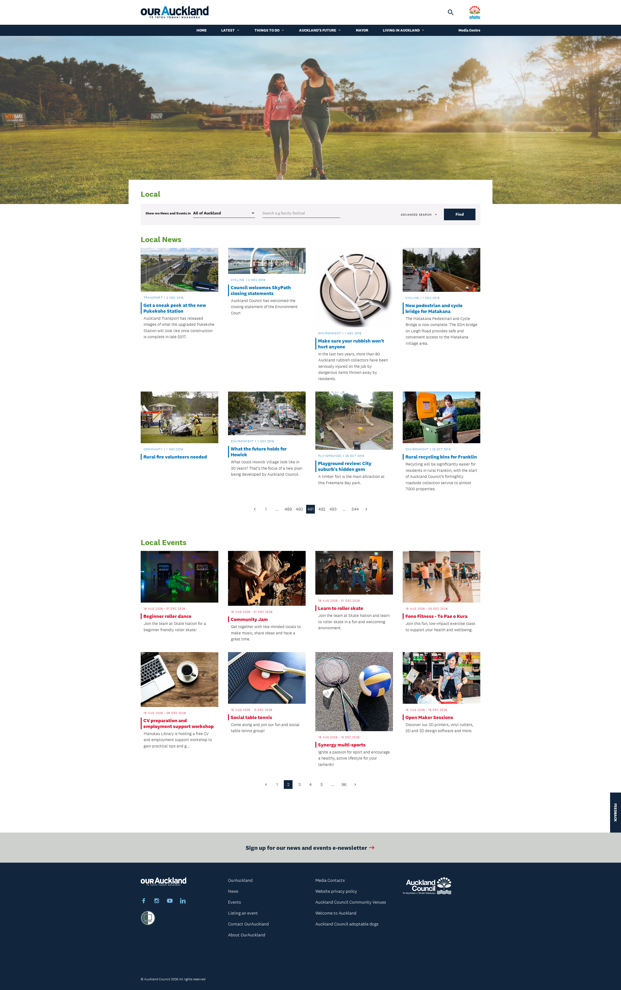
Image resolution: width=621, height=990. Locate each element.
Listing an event (243, 913)
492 (321, 509)
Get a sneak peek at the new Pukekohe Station (174, 308)
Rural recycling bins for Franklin (441, 457)
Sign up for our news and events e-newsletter (306, 847)
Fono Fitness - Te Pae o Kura (436, 616)
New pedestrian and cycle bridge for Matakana (434, 308)
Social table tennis (251, 717)
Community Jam (249, 619)
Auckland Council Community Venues (350, 902)
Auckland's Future (317, 30)
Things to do (266, 30)
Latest (228, 30)
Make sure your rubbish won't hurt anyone (351, 344)
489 (288, 509)
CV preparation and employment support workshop (178, 723)
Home (201, 30)
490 (299, 509)
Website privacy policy (336, 891)
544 (355, 509)
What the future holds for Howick (259, 452)
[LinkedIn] (183, 901)
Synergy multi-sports (342, 745)
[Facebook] (144, 901)
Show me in (168, 213)
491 (310, 509)
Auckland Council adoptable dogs (346, 924)
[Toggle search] (451, 12)
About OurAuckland (246, 935)
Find (460, 214)
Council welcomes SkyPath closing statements (261, 290)
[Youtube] (170, 901)
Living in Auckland (401, 30)
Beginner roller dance (167, 616)
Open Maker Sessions (429, 717)
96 (344, 784)
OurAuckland (240, 880)
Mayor (362, 30)
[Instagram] (157, 901)
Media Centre (469, 30)
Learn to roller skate (340, 608)
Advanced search (416, 215)
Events (234, 902)
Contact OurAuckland (248, 924)
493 (332, 509)
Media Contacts (330, 880)
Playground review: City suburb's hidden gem (344, 466)
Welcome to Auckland (335, 913)
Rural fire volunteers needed (175, 457)
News (233, 891)
